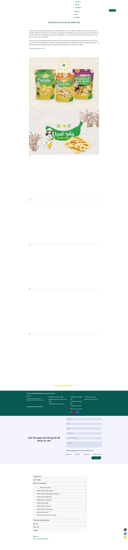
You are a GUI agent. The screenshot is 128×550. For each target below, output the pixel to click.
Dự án (35, 524)
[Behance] (77, 412)
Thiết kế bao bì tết (45, 487)
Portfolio (78, 7)
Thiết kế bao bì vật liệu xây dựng (46, 515)
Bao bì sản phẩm (39, 483)
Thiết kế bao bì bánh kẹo (44, 500)
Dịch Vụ (77, 1)
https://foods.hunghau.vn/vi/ (37, 48)
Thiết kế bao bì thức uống (44, 509)
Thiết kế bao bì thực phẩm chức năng (48, 493)
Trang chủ (37, 476)
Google (78, 454)
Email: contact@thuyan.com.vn (34, 403)
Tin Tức (36, 527)
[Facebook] (71, 412)
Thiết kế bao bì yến (42, 512)
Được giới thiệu (98, 454)
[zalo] (125, 533)
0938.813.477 (36, 536)
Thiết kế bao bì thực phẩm (45, 490)
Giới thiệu (37, 480)
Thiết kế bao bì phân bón (44, 497)
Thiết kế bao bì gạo (42, 503)
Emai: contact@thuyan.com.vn (41, 538)
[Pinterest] (74, 412)
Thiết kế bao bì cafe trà (44, 506)
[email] (125, 537)
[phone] (125, 529)
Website (87, 454)
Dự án (77, 4)
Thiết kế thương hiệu (41, 520)
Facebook (69, 454)
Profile (35, 530)
